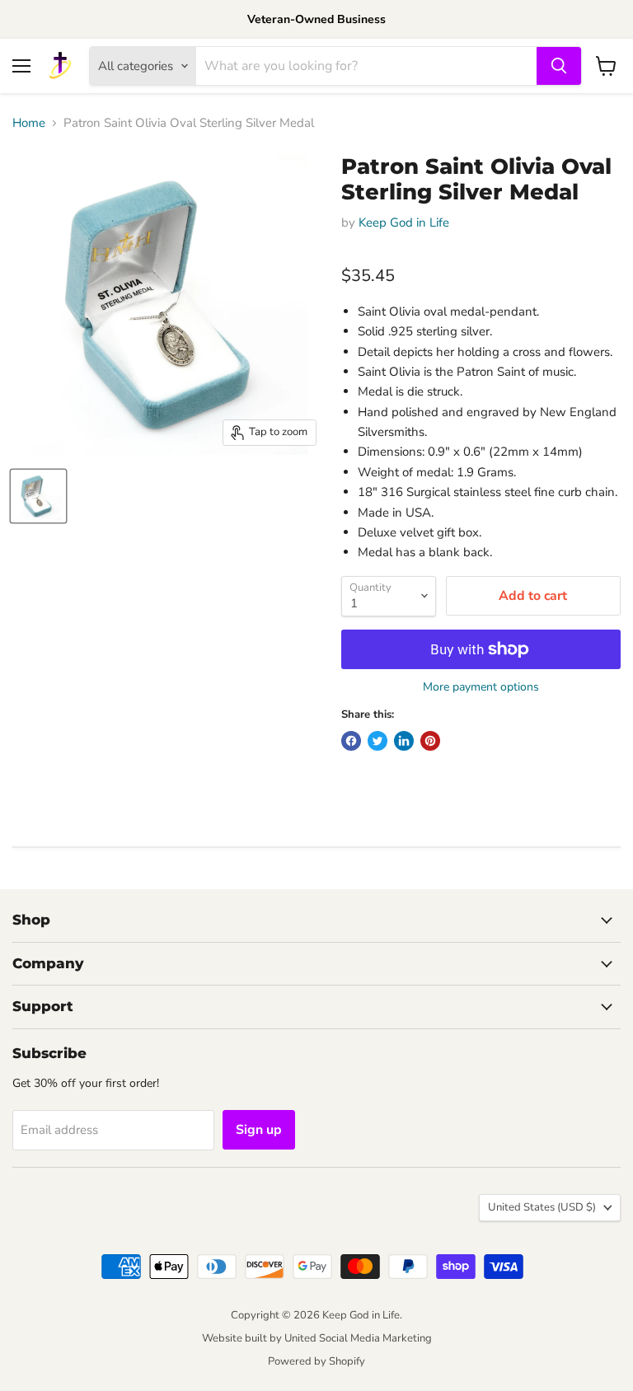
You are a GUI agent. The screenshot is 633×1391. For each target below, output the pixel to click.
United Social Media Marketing (358, 1338)
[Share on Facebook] (351, 741)
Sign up (259, 1130)
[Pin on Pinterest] (430, 741)
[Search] (559, 66)
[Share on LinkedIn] (404, 741)
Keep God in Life (404, 222)
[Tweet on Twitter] (377, 741)
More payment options (481, 687)
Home (28, 123)
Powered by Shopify (316, 1361)
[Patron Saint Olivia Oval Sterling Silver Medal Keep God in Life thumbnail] (38, 496)
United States (542, 1207)
